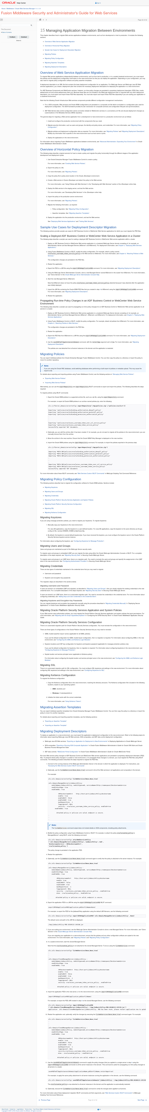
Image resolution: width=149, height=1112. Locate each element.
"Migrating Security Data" (72, 555)
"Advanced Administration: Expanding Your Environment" (118, 142)
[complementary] (49, 1109)
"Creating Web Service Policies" (75, 163)
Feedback (12, 37)
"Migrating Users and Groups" (96, 589)
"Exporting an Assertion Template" (56, 721)
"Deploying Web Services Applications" (63, 221)
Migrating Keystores (51, 487)
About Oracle (5, 1109)
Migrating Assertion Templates (54, 63)
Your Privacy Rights (38, 1109)
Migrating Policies (50, 54)
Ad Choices (57, 1109)
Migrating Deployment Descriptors (56, 67)
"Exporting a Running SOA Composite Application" (72, 745)
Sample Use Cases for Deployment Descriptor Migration (63, 50)
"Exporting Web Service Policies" (55, 378)
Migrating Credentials (51, 496)
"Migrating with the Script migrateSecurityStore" (70, 615)
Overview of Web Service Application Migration (60, 41)
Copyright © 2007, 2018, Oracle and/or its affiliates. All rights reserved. (22, 1111)
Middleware (10, 8)
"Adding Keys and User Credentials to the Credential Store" (77, 596)
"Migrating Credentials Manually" (115, 603)
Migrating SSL (49, 508)
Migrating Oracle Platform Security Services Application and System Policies (69, 500)
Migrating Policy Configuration (54, 58)
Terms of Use (28, 1109)
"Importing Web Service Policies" (55, 383)
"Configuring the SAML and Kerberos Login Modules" (73, 640)
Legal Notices (20, 1109)
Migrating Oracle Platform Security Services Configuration (63, 504)
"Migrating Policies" (112, 131)
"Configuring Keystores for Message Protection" (88, 541)
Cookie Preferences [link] (49, 1109)
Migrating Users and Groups (54, 491)
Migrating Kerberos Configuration (55, 512)
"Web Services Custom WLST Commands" (91, 473)
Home (3, 8)
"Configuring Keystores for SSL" (94, 670)
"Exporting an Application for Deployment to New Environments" (87, 741)
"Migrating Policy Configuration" (79, 209)
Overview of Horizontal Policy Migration (57, 46)
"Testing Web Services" (86, 221)
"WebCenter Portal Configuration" (68, 752)
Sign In (99, 3)
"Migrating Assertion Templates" (79, 213)
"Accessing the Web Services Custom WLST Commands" (66, 766)
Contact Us (12, 1109)
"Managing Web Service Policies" (123, 374)
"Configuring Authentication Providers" (75, 561)
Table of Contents (7, 32)
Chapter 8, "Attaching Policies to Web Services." (63, 323)
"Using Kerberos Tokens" (73, 701)
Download (24, 37)
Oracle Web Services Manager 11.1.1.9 (28, 8)
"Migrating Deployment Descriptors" (133, 131)
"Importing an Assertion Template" (56, 725)
